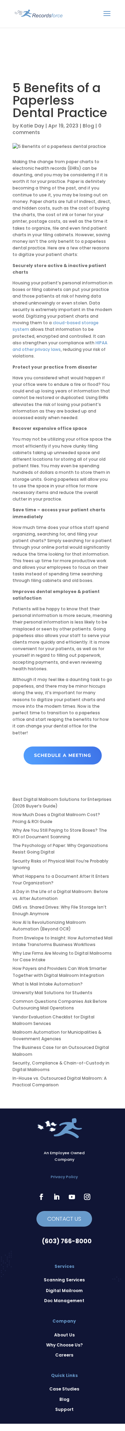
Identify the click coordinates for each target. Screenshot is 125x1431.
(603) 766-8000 (67, 1241)
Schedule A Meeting (62, 755)
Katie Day (32, 125)
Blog (88, 125)
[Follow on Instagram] (87, 1197)
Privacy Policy (64, 1177)
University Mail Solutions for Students (52, 993)
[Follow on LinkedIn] (56, 1197)
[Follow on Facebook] (41, 1197)
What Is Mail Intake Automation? (47, 984)
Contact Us (64, 1219)
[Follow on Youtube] (72, 1197)
